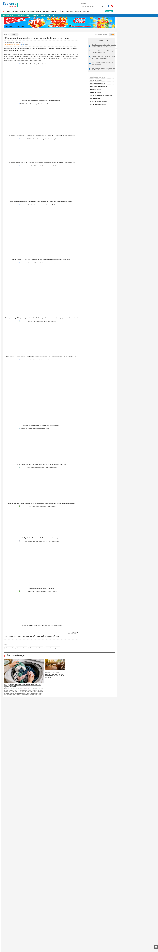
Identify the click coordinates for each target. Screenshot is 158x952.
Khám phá (78, 11)
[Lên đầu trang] (156, 947)
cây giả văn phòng (97, 95)
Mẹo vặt (14, 34)
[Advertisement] (101, 136)
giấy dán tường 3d (95, 98)
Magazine (109, 11)
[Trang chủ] (3, 11)
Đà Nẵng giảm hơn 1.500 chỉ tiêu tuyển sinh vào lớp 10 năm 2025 (102, 57)
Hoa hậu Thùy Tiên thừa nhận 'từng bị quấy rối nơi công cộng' (101, 51)
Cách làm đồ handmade (36, 648)
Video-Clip (86, 11)
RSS (111, 34)
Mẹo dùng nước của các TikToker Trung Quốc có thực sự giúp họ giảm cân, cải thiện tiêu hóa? (54, 675)
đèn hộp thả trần (94, 92)
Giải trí (38, 11)
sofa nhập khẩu (96, 83)
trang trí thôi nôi (98, 86)
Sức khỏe (53, 11)
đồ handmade (9, 648)
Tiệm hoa (92, 89)
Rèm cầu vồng (97, 101)
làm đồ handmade (21, 648)
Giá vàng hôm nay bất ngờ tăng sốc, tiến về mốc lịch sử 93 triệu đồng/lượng (102, 45)
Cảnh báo (46, 11)
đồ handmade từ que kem (52, 648)
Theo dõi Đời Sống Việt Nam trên (12, 44)
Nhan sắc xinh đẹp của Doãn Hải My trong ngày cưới (101, 63)
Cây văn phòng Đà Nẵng (96, 104)
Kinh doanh (30, 11)
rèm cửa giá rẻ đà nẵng (96, 80)
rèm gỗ (98, 77)
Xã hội (8, 11)
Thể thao (61, 11)
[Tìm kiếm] (102, 6)
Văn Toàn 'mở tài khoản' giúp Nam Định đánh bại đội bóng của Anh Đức (102, 69)
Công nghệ (69, 11)
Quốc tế (22, 11)
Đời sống (15, 11)
